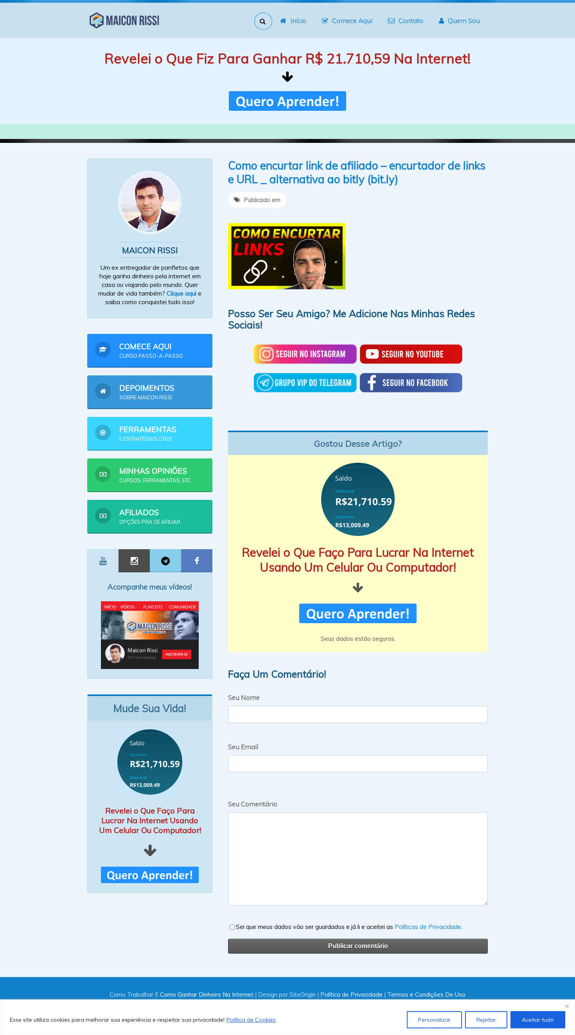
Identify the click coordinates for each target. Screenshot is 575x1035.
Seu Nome (244, 697)
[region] (287, 1017)
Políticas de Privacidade (428, 926)
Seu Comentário (252, 804)
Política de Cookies (251, 1019)
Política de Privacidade (351, 994)
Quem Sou (464, 20)
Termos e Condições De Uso (426, 994)
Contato (411, 20)
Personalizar (434, 1019)
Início (298, 20)
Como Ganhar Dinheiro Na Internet (206, 994)
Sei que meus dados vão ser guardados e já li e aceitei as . (349, 926)
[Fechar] (566, 1006)
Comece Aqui (352, 20)
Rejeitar (486, 1019)
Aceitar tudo (538, 1019)
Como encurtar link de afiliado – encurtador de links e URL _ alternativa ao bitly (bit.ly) (356, 172)
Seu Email (243, 747)
